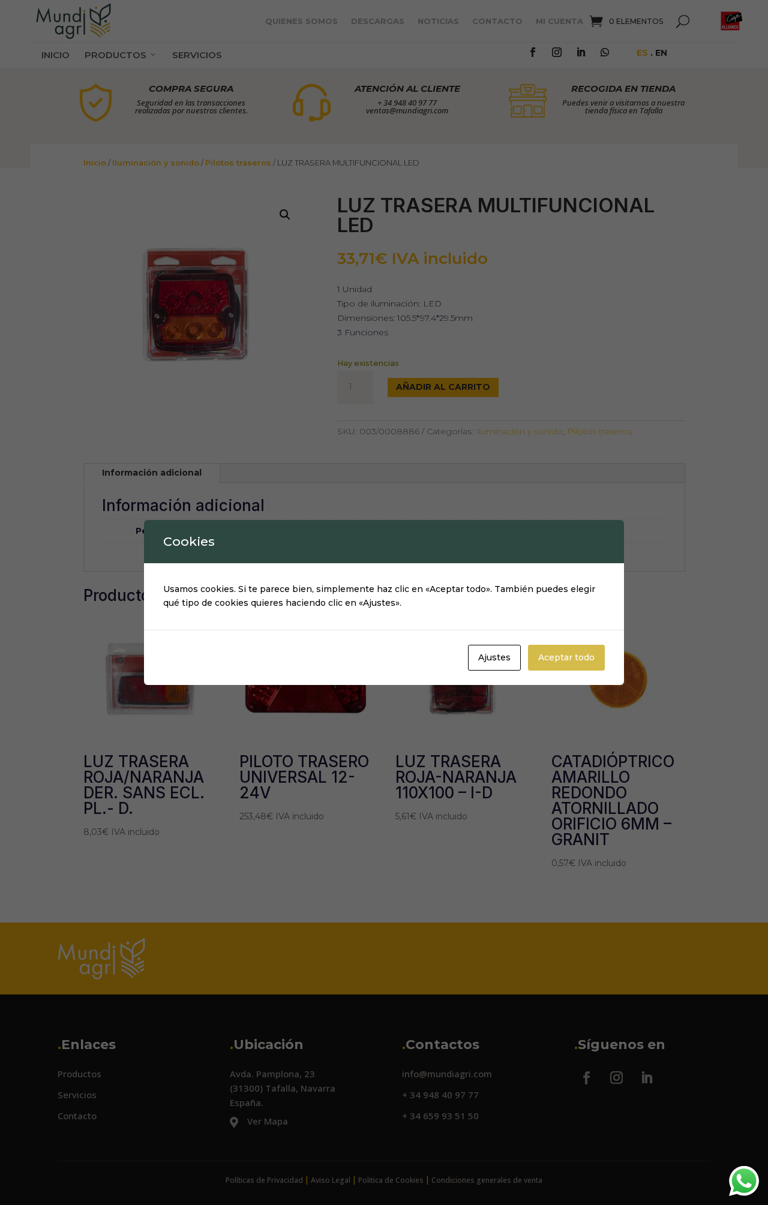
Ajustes (494, 657)
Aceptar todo (566, 657)
